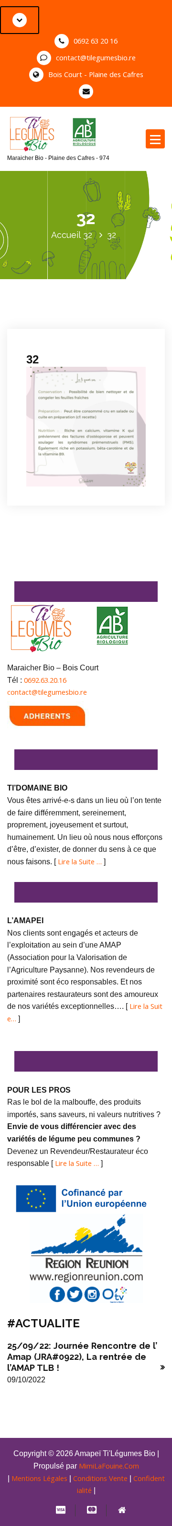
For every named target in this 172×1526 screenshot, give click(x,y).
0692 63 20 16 (96, 40)
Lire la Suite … (80, 861)
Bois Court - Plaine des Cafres (95, 74)
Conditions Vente (100, 1478)
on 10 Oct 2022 (58, 319)
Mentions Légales (39, 1478)
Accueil (66, 235)
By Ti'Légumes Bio (60, 331)
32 (87, 235)
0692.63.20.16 (45, 680)
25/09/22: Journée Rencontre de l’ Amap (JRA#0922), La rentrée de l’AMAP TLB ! (82, 1357)
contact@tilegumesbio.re (96, 57)
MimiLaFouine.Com (109, 1465)
